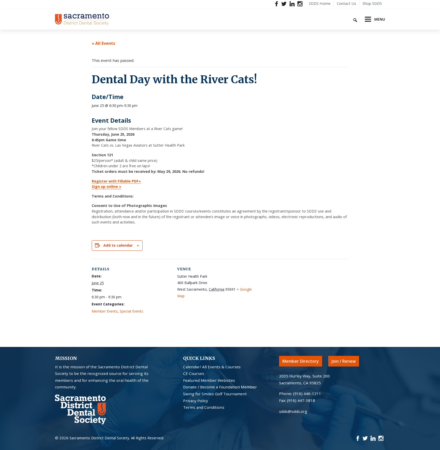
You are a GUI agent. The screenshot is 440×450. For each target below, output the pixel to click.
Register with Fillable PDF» (116, 181)
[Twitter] (284, 3)
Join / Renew (344, 361)
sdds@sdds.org (293, 411)
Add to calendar (118, 245)
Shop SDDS (372, 3)
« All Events (103, 43)
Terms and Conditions (203, 407)
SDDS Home (320, 3)
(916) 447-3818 (301, 400)
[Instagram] (300, 3)
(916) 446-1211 (307, 393)
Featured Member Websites (209, 380)
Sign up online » (106, 186)
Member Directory (300, 361)
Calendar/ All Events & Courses (212, 366)
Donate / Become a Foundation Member (220, 386)
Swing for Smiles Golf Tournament (215, 393)
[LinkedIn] (292, 3)
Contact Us (346, 3)
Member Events (105, 311)
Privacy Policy (195, 400)
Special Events (131, 311)
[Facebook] (276, 3)
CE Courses (193, 373)
